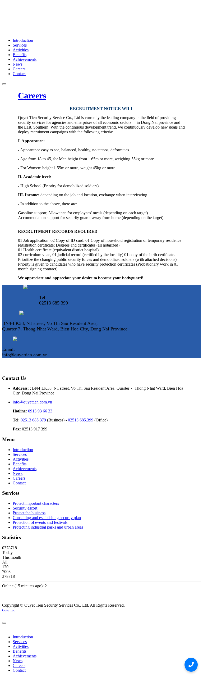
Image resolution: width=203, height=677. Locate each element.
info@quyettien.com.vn (32, 402)
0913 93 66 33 (40, 411)
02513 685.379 (33, 420)
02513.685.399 (80, 420)
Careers (32, 95)
